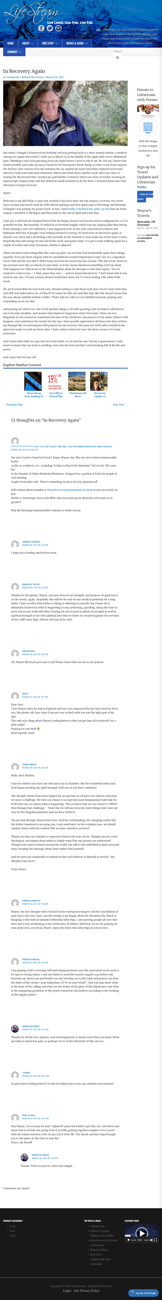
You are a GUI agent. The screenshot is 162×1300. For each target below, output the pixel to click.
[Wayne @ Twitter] (50, 28)
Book (12, 1231)
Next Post (120, 404)
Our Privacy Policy (86, 1291)
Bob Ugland (28, 1115)
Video (12, 1235)
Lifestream (97, 1226)
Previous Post (13, 404)
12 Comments (11, 77)
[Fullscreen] (155, 1240)
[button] (141, 1233)
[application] (142, 1233)
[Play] (128, 1240)
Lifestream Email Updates (145, 196)
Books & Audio (75, 43)
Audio (12, 1226)
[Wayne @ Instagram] (58, 28)
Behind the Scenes (33, 77)
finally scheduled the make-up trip (88, 208)
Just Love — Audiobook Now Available (100, 1259)
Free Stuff (48, 43)
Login (67, 1291)
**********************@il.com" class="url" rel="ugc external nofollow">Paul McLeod (61, 446)
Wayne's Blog (98, 1249)
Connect (12, 52)
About (25, 43)
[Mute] (151, 1240)
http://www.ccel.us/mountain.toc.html (69, 489)
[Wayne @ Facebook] (41, 28)
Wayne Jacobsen (31, 1026)
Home (10, 43)
